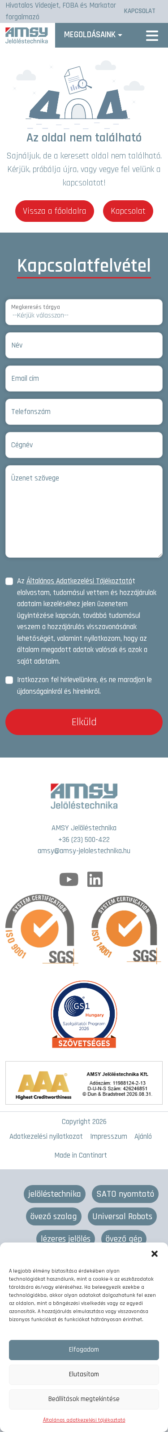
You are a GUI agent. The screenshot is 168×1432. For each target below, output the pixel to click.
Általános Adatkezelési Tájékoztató (79, 581)
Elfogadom (84, 1349)
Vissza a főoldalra (54, 211)
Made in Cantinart (80, 1155)
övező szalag (53, 1216)
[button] (154, 1253)
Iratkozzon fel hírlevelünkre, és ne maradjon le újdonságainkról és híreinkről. (84, 685)
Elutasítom (84, 1374)
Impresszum (108, 1136)
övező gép (124, 1239)
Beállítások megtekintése (84, 1399)
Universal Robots (122, 1216)
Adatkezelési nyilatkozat (46, 1136)
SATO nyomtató (125, 1194)
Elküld (84, 722)
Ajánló (143, 1136)
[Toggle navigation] (152, 35)
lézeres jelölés (65, 1239)
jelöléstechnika (54, 1194)
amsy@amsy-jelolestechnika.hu (84, 851)
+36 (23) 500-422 (84, 840)
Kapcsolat (128, 211)
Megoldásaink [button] (90, 34)
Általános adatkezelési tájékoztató (84, 1420)
